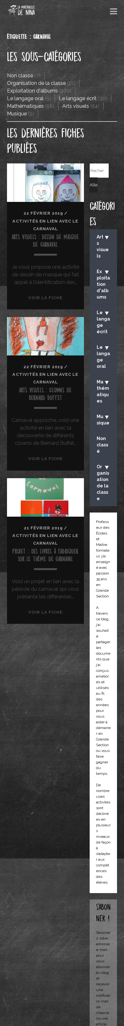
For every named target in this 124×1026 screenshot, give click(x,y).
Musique (17, 114)
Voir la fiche (45, 297)
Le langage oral (25, 98)
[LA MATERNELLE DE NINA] (21, 13)
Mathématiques (25, 106)
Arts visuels (75, 106)
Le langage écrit (78, 98)
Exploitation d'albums (32, 91)
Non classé (20, 75)
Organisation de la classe (36, 83)
